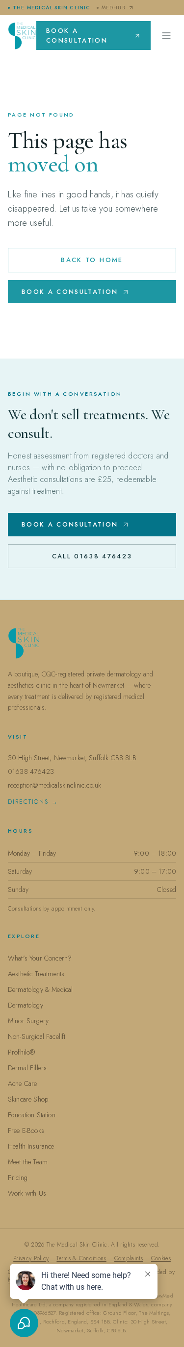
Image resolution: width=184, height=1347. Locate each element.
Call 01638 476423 (92, 556)
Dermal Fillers (27, 1068)
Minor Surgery (28, 1021)
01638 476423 (31, 771)
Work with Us (27, 1193)
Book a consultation (76, 35)
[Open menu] (166, 36)
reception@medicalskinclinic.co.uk (54, 785)
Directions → (33, 802)
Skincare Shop (28, 1099)
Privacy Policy (31, 1258)
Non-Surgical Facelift (36, 1036)
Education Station (31, 1115)
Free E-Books (26, 1130)
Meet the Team (28, 1162)
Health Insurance (31, 1146)
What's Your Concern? (40, 958)
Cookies (161, 1258)
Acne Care (22, 1083)
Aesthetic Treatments (36, 974)
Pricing (17, 1177)
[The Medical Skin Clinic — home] (22, 35)
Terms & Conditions (81, 1258)
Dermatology (25, 1005)
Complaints (128, 1258)
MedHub (113, 7)
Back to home (92, 260)
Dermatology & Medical (40, 989)
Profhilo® (21, 1052)
